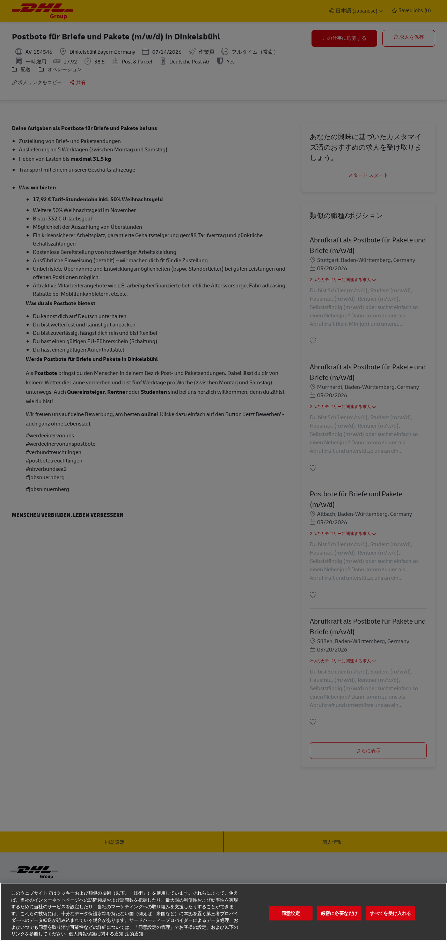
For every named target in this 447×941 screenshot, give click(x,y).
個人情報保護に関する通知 (96, 933)
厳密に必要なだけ (339, 913)
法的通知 (134, 933)
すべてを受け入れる (390, 913)
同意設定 (290, 913)
